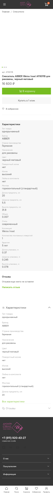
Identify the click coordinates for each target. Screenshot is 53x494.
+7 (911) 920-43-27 (14, 438)
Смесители (18, 11)
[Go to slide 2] (4, 67)
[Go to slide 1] (2, 67)
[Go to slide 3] (6, 67)
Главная (6, 11)
